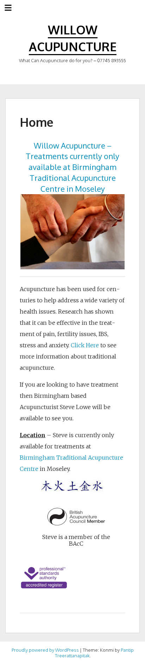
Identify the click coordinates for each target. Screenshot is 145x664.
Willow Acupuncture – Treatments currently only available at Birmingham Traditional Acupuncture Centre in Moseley (72, 166)
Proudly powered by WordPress (45, 650)
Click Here (85, 345)
